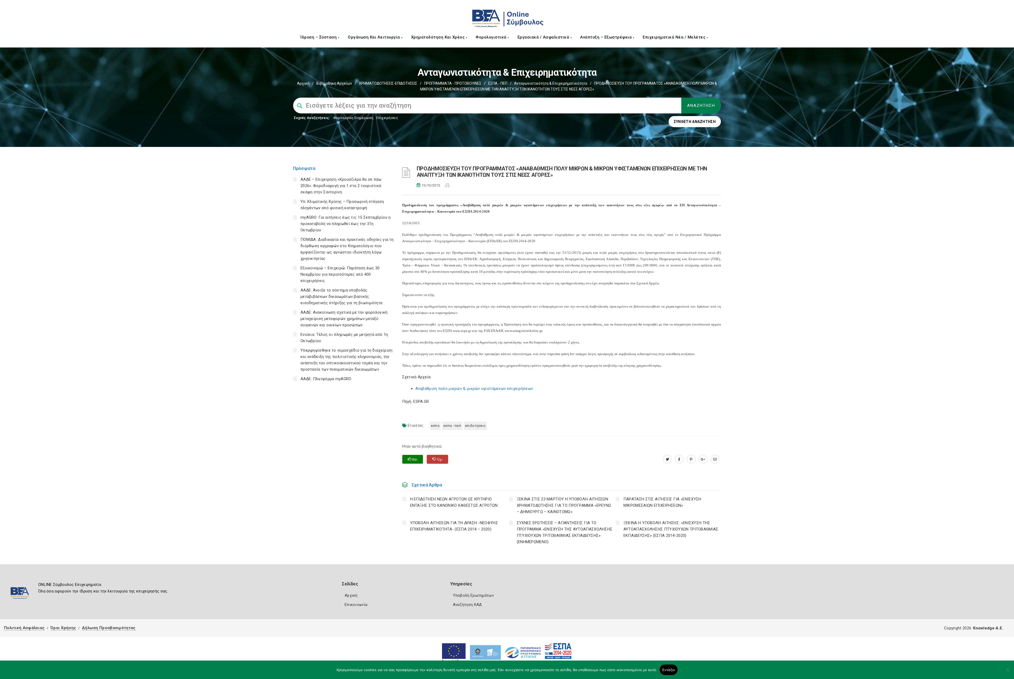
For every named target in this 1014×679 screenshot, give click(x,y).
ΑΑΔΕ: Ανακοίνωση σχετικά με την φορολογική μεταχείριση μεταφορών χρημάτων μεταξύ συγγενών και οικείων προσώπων (344, 318)
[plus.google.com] (703, 459)
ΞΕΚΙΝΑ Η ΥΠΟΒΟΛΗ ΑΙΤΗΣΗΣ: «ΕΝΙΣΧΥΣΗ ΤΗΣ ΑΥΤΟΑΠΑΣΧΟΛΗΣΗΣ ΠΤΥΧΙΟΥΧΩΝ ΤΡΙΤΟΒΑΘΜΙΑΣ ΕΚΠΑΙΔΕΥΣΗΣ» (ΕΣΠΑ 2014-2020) (671, 529)
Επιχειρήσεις (387, 118)
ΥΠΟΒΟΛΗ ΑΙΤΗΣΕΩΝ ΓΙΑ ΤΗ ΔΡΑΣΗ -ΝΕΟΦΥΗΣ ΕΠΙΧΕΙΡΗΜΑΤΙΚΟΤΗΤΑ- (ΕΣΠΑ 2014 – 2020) (454, 526)
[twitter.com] (667, 459)
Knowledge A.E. (988, 628)
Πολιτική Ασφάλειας (24, 627)
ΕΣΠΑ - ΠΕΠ (497, 83)
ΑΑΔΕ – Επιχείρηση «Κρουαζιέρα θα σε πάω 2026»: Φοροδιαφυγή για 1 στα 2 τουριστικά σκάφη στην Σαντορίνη (341, 185)
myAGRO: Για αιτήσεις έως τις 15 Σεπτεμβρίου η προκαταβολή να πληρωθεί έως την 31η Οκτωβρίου (346, 223)
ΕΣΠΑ (435, 426)
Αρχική (303, 83)
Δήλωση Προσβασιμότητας (109, 627)
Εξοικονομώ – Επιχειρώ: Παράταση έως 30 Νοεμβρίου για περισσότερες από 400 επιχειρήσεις (340, 274)
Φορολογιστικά (492, 37)
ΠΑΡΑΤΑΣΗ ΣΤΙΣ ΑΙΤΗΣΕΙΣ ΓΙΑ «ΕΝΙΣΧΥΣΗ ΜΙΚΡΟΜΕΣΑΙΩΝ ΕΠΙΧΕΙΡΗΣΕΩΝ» (662, 502)
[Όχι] (1007, 672)
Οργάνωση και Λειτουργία (374, 37)
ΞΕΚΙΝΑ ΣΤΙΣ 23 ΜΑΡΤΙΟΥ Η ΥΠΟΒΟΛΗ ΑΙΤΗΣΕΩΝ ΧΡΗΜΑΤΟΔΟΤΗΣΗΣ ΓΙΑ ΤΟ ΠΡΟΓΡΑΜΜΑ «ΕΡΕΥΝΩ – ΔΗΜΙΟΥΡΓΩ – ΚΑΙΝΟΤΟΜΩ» (564, 505)
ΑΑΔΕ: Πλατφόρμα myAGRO (326, 378)
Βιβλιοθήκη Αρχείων (334, 83)
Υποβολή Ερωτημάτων (473, 595)
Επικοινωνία (356, 604)
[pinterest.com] (691, 459)
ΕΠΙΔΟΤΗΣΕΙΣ (475, 426)
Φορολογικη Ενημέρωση (353, 118)
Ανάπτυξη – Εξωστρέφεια (606, 37)
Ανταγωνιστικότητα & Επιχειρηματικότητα (550, 83)
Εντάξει (668, 670)
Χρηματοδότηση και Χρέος (438, 37)
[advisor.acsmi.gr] (715, 459)
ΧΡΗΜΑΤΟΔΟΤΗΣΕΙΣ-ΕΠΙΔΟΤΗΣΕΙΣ (388, 83)
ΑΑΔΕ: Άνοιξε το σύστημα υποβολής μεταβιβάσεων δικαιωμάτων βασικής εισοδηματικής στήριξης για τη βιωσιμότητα (341, 296)
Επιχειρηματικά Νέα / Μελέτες (675, 37)
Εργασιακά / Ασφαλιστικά (544, 37)
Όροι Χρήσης (63, 627)
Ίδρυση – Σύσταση (319, 37)
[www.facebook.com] (679, 459)
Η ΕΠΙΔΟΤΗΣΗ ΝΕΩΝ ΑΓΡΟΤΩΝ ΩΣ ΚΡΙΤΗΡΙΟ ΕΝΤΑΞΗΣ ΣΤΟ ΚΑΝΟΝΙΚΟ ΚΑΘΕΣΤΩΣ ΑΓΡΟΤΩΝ (454, 502)
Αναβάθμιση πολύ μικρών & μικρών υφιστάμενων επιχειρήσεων (474, 388)
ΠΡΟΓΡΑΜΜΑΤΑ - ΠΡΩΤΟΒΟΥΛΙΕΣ (452, 83)
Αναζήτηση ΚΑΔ (467, 604)
